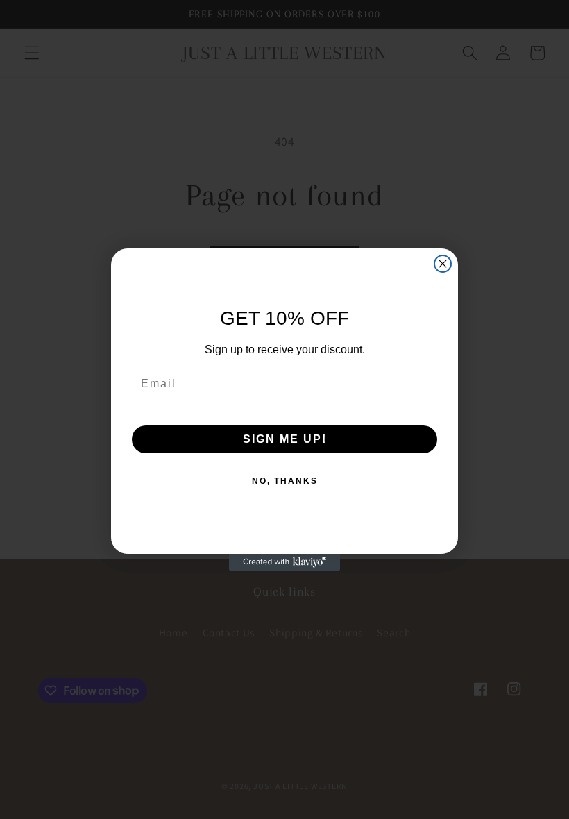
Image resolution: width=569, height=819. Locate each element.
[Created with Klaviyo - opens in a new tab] (284, 562)
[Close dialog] (442, 263)
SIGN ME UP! (285, 439)
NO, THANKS (285, 481)
